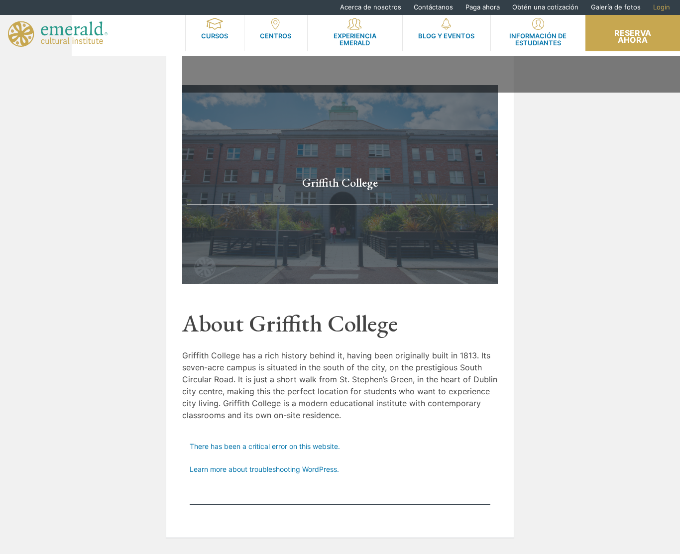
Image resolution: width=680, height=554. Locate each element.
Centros (275, 36)
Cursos (214, 36)
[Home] (57, 34)
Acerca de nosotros (370, 7)
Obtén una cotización (545, 7)
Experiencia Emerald (355, 39)
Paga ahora (482, 7)
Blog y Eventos (446, 36)
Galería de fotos (616, 7)
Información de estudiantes (538, 39)
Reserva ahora (632, 36)
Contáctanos (433, 7)
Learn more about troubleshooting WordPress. (264, 469)
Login (661, 7)
